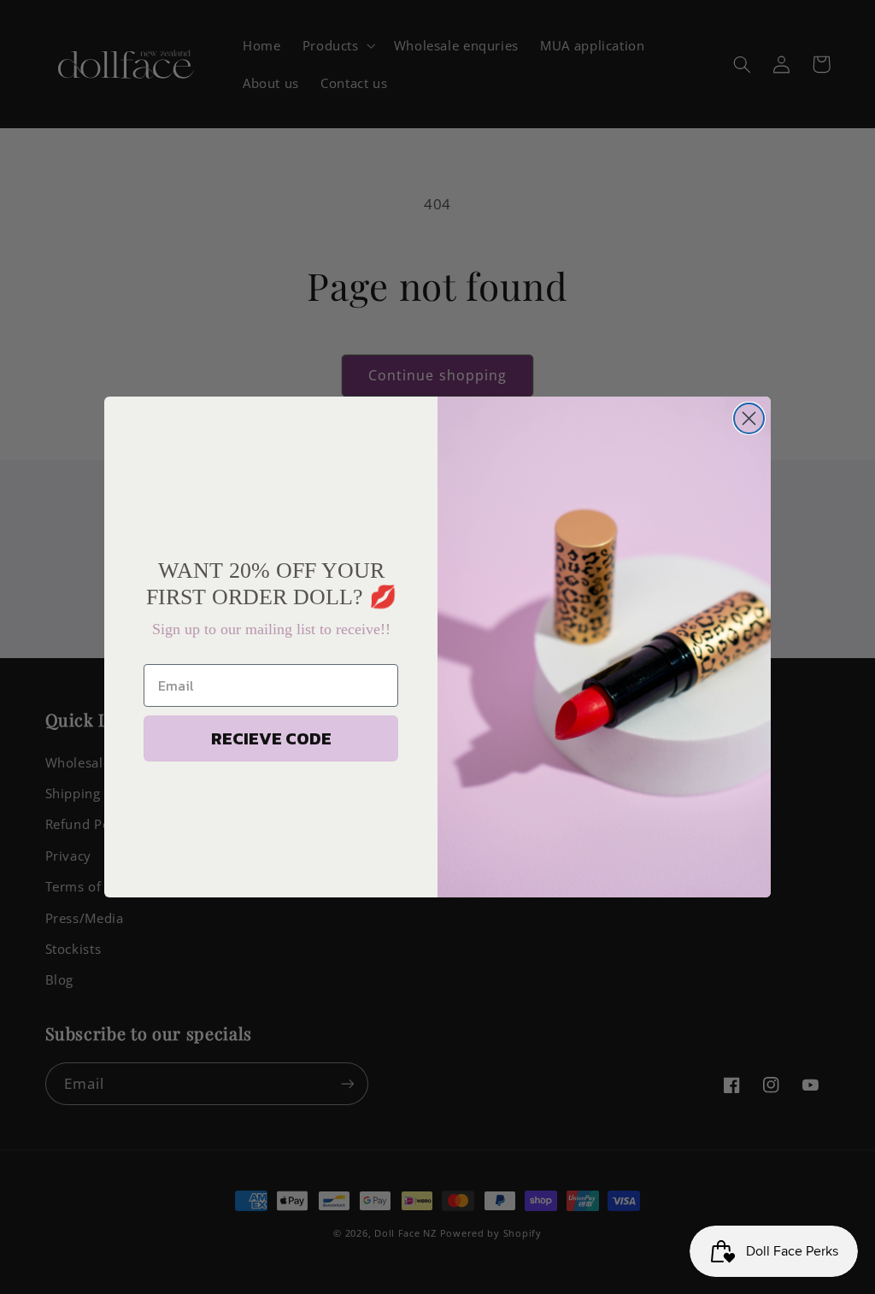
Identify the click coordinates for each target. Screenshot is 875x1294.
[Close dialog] (749, 418)
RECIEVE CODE (271, 738)
